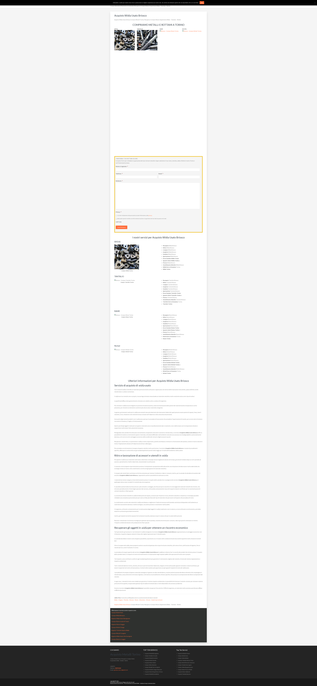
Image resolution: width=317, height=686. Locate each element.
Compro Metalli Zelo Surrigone (152, 667)
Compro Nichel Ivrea (183, 656)
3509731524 (118, 668)
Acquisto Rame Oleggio (118, 624)
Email (160, 173)
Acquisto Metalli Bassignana (152, 653)
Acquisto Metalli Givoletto (151, 658)
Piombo (126, 600)
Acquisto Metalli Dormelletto (152, 674)
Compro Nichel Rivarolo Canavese (186, 662)
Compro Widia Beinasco (118, 615)
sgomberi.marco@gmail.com (121, 670)
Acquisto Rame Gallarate (184, 672)
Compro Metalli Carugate (118, 633)
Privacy (118, 212)
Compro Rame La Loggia (118, 639)
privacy (150, 215)
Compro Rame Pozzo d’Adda (185, 669)
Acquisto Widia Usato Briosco (122, 604)
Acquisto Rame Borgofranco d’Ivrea (154, 672)
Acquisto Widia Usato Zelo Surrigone (121, 636)
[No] (315, 3)
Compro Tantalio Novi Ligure (185, 665)
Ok (202, 2)
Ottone (148, 600)
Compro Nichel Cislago (117, 627)
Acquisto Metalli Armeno (184, 653)
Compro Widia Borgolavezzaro (185, 667)
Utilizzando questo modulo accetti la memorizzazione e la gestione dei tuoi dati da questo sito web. (142, 218)
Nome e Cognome (122, 166)
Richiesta (119, 181)
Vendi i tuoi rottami (156, 600)
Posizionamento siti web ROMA (131, 683)
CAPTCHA (118, 222)
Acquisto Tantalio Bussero (184, 674)
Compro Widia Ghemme (150, 665)
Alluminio (142, 600)
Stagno (121, 600)
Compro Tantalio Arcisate (151, 656)
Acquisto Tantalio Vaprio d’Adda (120, 630)
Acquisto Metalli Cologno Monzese (153, 669)
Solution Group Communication (147, 683)
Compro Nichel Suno (117, 612)
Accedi (132, 682)
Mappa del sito (126, 682)
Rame (136, 600)
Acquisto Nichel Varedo (150, 660)
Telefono (119, 173)
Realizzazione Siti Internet (116, 683)
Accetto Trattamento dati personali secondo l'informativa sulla (134, 215)
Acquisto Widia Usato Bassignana (120, 618)
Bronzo (132, 600)
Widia (115, 600)
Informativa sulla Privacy (116, 682)
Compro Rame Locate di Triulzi (120, 621)
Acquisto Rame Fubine (150, 662)
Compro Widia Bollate (183, 658)
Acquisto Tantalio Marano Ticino (185, 660)
